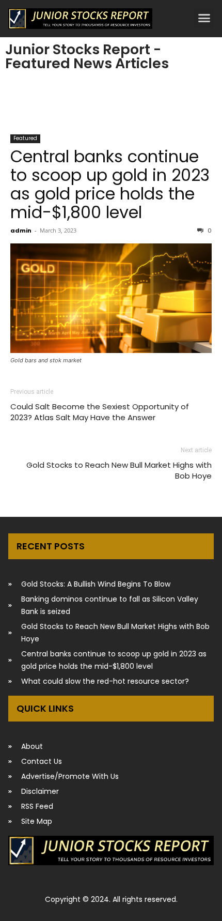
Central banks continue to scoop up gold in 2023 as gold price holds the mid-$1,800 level (110, 184)
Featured (25, 138)
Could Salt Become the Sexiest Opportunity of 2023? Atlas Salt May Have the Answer (99, 412)
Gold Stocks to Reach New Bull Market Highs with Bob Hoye (119, 470)
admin (20, 230)
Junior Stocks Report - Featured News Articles (87, 56)
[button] (204, 18)
